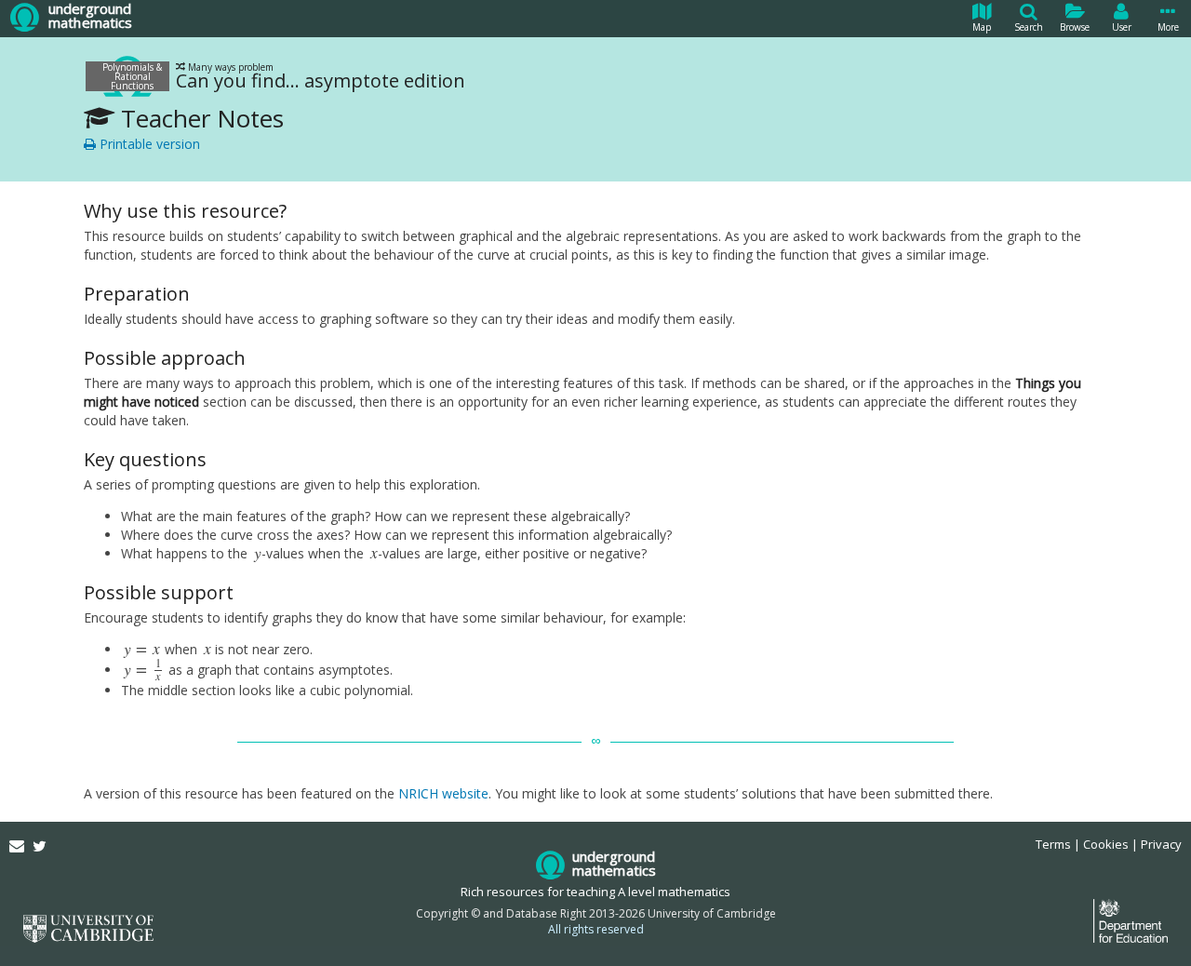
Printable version (148, 144)
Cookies (1106, 844)
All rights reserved (596, 929)
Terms (1053, 844)
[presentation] (257, 553)
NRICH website (443, 793)
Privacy (1161, 844)
